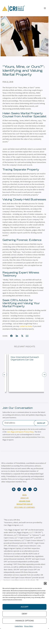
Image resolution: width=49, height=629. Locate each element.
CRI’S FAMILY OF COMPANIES (24, 507)
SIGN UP (41, 423)
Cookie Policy (19, 626)
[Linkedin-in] (24, 489)
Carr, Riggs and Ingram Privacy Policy (20, 432)
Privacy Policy (28, 626)
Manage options (24, 620)
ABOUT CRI (25, 498)
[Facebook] (13, 489)
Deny (24, 613)
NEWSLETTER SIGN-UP (25, 504)
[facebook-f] (11, 336)
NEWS (24, 495)
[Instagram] (19, 489)
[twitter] (22, 336)
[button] (45, 583)
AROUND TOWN (24, 501)
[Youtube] (35, 489)
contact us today (26, 326)
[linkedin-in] (17, 336)
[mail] (27, 336)
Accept (24, 607)
